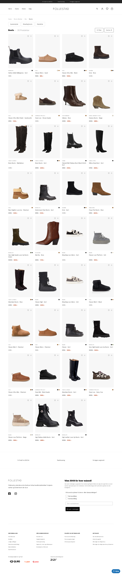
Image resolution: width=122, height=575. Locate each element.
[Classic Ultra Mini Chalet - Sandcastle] (20, 97)
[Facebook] (10, 493)
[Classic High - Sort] (47, 281)
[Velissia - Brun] (74, 97)
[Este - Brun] (101, 52)
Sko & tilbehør (18, 19)
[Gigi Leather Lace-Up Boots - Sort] (74, 416)
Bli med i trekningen (73, 509)
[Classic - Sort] (74, 326)
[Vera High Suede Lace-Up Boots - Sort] (101, 326)
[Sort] (32, 70)
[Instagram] (16, 493)
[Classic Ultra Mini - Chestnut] (20, 371)
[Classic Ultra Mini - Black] (74, 52)
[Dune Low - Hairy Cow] (101, 371)
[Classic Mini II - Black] (101, 281)
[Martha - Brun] (47, 234)
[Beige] (57, 70)
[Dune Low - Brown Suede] (47, 97)
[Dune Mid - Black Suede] (47, 371)
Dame (10, 19)
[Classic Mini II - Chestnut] (20, 326)
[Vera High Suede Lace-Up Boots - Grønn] (20, 234)
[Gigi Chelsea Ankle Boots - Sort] (47, 416)
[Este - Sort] (74, 189)
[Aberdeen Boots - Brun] (20, 281)
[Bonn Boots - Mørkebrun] (20, 142)
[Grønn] (30, 252)
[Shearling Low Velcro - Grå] (74, 281)
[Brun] (59, 70)
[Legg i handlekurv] (31, 36)
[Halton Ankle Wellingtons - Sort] (20, 52)
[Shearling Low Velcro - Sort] (74, 234)
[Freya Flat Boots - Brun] (101, 189)
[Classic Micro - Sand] (47, 52)
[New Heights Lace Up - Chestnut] (20, 189)
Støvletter (40, 24)
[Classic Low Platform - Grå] (101, 234)
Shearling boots (27, 24)
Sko (26, 19)
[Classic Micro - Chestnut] (47, 326)
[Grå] (111, 252)
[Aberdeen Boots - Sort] (74, 371)
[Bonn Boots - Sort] (47, 142)
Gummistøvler (14, 24)
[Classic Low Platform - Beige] (20, 416)
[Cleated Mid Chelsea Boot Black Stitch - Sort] (74, 142)
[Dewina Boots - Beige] (101, 97)
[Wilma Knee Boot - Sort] (101, 142)
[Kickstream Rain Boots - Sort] (47, 189)
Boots (31, 19)
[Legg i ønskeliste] (28, 36)
